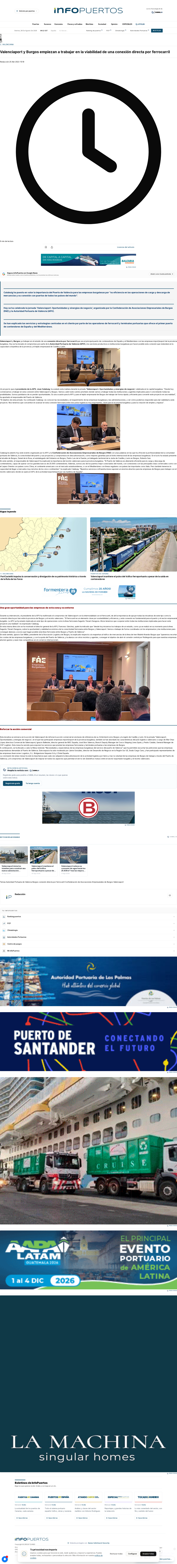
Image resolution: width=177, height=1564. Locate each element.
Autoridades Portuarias (138, 31)
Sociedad (102, 24)
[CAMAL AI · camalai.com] (157, 12)
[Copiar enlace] (1, 42)
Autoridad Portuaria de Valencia (19, 882)
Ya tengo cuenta (33, 783)
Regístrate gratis (13, 783)
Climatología (120, 31)
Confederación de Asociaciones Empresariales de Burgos (89, 882)
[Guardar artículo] (46, 247)
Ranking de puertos (93, 31)
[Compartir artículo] (52, 247)
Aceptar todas (148, 1554)
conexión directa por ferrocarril (51, 882)
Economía (59, 24)
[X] (88, 34)
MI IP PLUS (157, 30)
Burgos (35, 882)
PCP (108, 31)
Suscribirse (23, 1518)
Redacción (4, 62)
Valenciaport (118, 882)
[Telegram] (88, 40)
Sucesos (47, 24)
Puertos (35, 24)
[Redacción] (9, 897)
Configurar (132, 1554)
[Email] (169, 895)
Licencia (125, 247)
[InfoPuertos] (88, 11)
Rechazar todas (116, 1554)
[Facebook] (88, 36)
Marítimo (89, 24)
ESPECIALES (127, 24)
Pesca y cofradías (75, 24)
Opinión (114, 24)
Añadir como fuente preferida (161, 274)
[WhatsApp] (88, 38)
